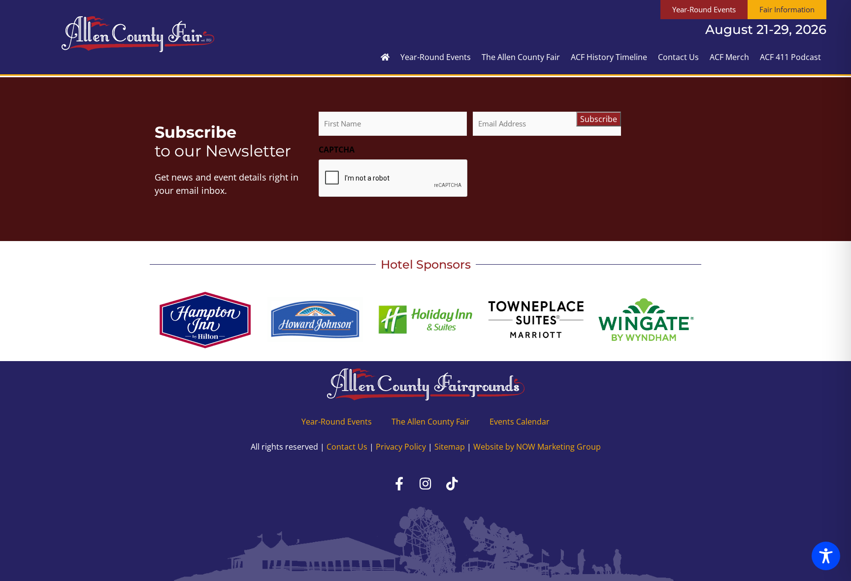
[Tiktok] (452, 483)
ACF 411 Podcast (790, 57)
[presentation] (393, 178)
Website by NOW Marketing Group (537, 446)
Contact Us (678, 57)
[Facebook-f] (399, 483)
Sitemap (449, 446)
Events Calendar (520, 421)
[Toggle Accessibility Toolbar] (826, 556)
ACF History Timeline (609, 57)
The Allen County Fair (521, 57)
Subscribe (598, 119)
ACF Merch (729, 57)
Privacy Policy (401, 446)
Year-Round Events (435, 57)
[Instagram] (425, 483)
